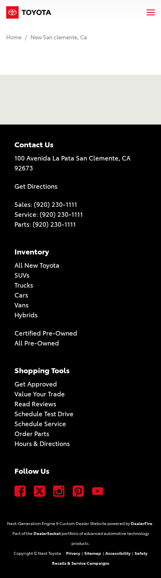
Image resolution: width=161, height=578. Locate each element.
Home (14, 37)
